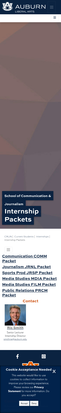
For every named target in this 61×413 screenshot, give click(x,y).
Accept (24, 403)
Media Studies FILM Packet (29, 284)
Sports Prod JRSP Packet (27, 272)
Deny (34, 403)
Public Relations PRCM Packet (25, 292)
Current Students (24, 236)
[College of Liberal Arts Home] (23, 7)
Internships (42, 236)
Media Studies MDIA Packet (29, 278)
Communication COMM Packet (24, 258)
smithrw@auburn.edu (15, 339)
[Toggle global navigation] (52, 7)
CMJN (8, 236)
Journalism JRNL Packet (26, 266)
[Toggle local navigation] (55, 18)
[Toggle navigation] (8, 249)
